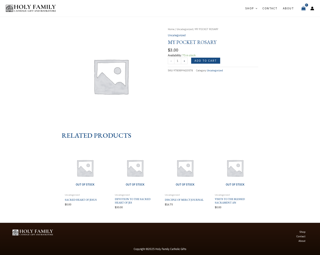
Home (171, 29)
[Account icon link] (312, 8)
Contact (301, 236)
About (302, 240)
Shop (303, 231)
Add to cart (205, 60)
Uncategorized (184, 29)
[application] (255, 8)
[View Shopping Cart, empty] (303, 8)
